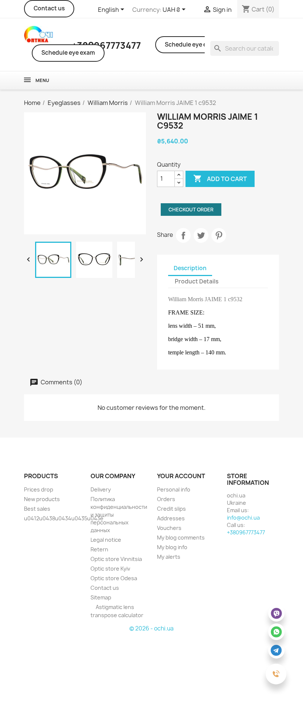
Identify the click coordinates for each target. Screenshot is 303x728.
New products (42, 499)
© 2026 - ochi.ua (151, 628)
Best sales (37, 508)
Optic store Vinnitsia (116, 558)
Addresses (171, 518)
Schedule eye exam (68, 53)
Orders (166, 499)
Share (183, 235)
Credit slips (171, 508)
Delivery (101, 489)
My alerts (168, 556)
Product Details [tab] (196, 281)
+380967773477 (246, 532)
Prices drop (38, 489)
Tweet (201, 235)
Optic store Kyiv (110, 568)
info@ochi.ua (243, 517)
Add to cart (220, 178)
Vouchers (169, 527)
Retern (99, 549)
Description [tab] (190, 268)
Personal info (173, 489)
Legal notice (106, 539)
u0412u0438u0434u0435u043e (63, 518)
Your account (181, 476)
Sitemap (101, 597)
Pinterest (218, 235)
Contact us (49, 8)
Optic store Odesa (114, 578)
